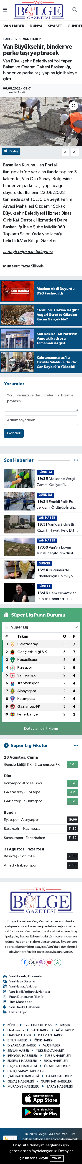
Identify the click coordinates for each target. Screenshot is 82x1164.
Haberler (10, 39)
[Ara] (74, 10)
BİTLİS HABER (17, 1040)
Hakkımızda (16, 1030)
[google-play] (41, 1113)
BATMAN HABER (50, 1035)
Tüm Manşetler (20, 1002)
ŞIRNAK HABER (18, 1050)
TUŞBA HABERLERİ (58, 1055)
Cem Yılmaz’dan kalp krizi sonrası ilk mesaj (57, 596)
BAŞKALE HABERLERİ (22, 1066)
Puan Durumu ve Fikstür (26, 997)
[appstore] (41, 1100)
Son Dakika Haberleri (24, 1007)
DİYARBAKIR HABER (22, 1045)
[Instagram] (41, 962)
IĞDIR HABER (43, 1040)
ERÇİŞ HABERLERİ (56, 1061)
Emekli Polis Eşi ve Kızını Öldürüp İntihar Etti (57, 505)
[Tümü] (76, 460)
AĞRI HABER (65, 1030)
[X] (33, 962)
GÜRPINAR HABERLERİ (56, 1081)
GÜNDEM (45, 472)
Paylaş (13, 151)
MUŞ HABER (51, 1045)
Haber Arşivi (18, 1012)
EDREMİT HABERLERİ (22, 1061)
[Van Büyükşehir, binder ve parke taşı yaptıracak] (41, 121)
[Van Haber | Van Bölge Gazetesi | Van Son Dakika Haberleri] (38, 10)
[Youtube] (49, 962)
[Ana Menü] (5, 10)
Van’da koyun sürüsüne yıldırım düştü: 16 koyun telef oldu (56, 550)
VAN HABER (13, 26)
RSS (12, 1139)
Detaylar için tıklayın (41, 729)
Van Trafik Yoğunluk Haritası (29, 991)
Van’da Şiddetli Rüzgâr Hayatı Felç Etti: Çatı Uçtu (56, 527)
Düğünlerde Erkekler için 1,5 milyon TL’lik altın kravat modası (56, 573)
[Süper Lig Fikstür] (76, 746)
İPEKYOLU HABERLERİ (23, 1055)
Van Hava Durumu (22, 981)
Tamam (56, 1158)
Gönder (13, 433)
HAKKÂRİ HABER (19, 1035)
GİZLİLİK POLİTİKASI (38, 1025)
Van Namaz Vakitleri (23, 986)
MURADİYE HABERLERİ (23, 1086)
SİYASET (55, 26)
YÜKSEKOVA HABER (50, 1050)
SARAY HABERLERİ (59, 1086)
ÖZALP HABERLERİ (57, 1066)
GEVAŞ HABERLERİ (21, 1081)
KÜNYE (12, 1025)
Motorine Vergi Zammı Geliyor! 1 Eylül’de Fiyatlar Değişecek (56, 482)
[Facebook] (24, 962)
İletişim (65, 1025)
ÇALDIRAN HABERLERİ (23, 1076)
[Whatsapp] (57, 962)
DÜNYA (36, 26)
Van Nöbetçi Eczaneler (26, 976)
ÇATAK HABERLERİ (59, 1076)
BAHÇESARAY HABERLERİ (26, 1071)
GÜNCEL (44, 563)
